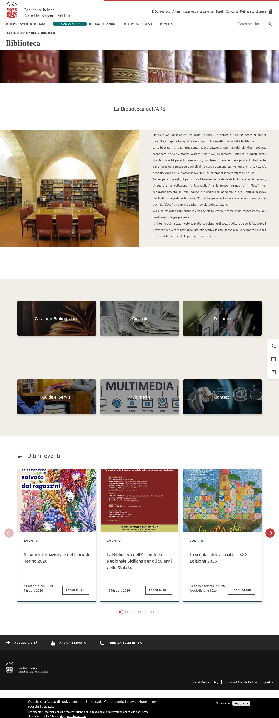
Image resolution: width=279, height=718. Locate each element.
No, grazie (241, 703)
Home (32, 32)
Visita (168, 24)
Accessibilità (25, 643)
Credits (268, 682)
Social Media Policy (205, 682)
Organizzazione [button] (69, 24)
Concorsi (232, 11)
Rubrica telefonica (253, 11)
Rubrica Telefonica (124, 643)
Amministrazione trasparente (193, 11)
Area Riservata (270, 11)
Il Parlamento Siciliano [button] (28, 24)
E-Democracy (161, 11)
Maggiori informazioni (73, 716)
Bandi (220, 11)
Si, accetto (223, 703)
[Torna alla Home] (38, 10)
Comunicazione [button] (105, 24)
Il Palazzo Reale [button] (140, 24)
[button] (9, 533)
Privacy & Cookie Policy (241, 682)
